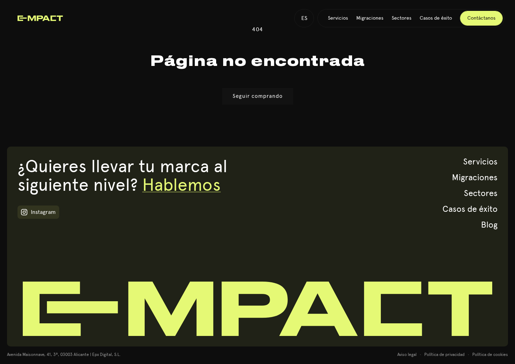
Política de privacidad (444, 354)
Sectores (480, 193)
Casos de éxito (469, 208)
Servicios (480, 161)
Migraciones (474, 177)
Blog (489, 224)
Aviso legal (407, 354)
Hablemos (181, 184)
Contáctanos (481, 18)
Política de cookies (490, 354)
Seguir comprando (258, 96)
